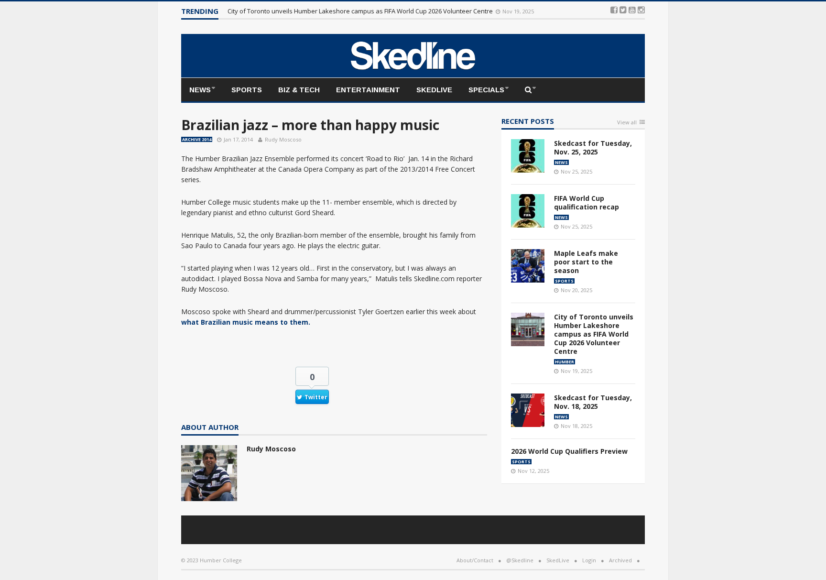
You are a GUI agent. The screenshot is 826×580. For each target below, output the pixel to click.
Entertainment (368, 90)
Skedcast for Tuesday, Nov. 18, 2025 (593, 402)
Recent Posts (527, 122)
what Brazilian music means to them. (245, 322)
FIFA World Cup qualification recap (586, 202)
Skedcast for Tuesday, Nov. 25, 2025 (593, 147)
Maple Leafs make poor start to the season (586, 262)
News (200, 90)
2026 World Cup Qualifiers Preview (569, 451)
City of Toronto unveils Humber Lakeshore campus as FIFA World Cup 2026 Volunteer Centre (361, 11)
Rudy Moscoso (283, 139)
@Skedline (519, 560)
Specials (486, 90)
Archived (620, 560)
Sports (246, 90)
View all (627, 123)
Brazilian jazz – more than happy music (310, 125)
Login (589, 560)
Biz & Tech (299, 90)
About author (210, 428)
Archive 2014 (196, 139)
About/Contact (474, 560)
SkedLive (434, 90)
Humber (564, 361)
